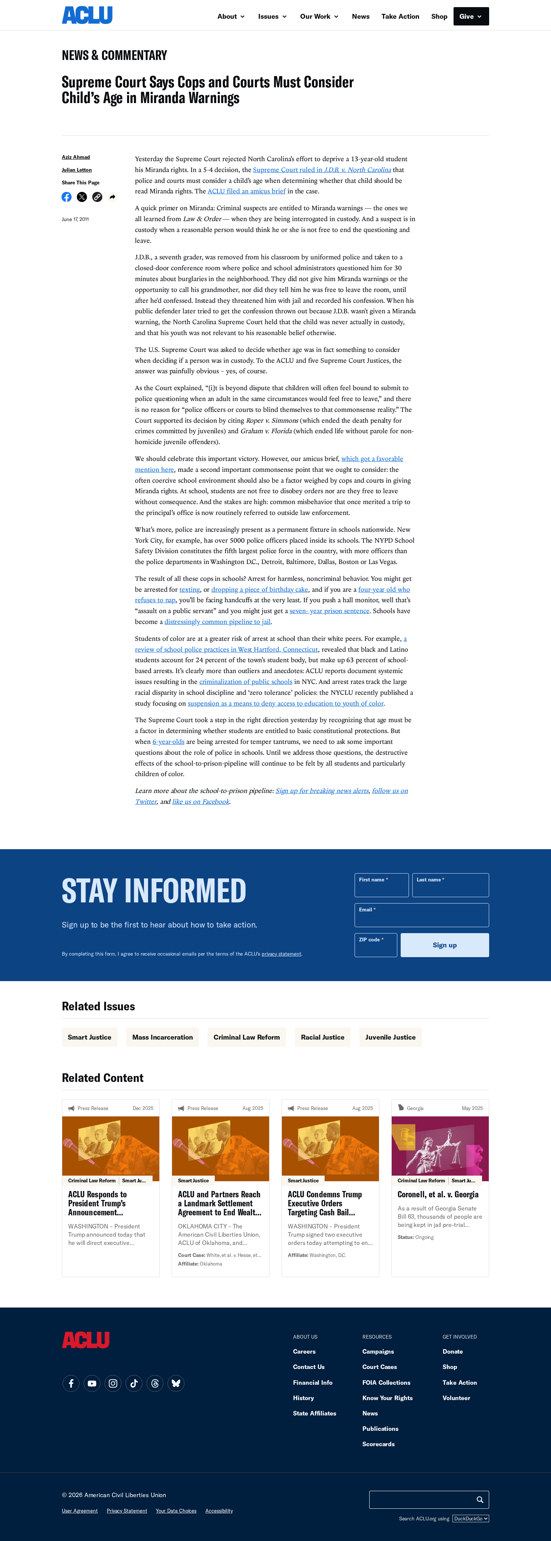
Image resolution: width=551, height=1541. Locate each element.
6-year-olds (168, 741)
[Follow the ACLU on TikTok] (134, 1384)
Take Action (400, 16)
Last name (429, 880)
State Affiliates (314, 1413)
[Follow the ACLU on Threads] (155, 1384)
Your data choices (176, 1511)
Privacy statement (127, 1511)
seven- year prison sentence (330, 610)
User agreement (80, 1511)
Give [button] (468, 16)
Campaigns (378, 1351)
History (303, 1397)
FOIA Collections (386, 1382)
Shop (439, 16)
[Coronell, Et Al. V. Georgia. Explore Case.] (440, 1188)
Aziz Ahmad (76, 157)
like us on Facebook (200, 801)
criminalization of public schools (245, 681)
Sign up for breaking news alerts (322, 790)
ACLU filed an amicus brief (247, 191)
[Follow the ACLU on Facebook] (71, 1384)
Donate (453, 1351)
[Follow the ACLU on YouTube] (92, 1384)
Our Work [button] (316, 16)
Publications (380, 1428)
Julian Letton (77, 170)
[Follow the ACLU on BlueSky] (176, 1384)
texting (189, 589)
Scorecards (378, 1443)
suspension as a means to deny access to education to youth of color (285, 703)
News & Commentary (111, 57)
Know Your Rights (387, 1397)
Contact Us (309, 1366)
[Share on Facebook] (66, 199)
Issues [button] (269, 16)
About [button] (228, 16)
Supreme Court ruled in (322, 169)
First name (371, 880)
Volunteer (456, 1397)
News (361, 16)
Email (365, 910)
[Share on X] (82, 199)
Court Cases (379, 1366)
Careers (304, 1351)
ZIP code (369, 940)
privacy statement (281, 954)
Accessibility (219, 1511)
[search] (480, 1500)
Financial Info (312, 1382)
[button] (97, 198)
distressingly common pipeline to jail (218, 621)
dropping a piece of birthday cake (259, 589)
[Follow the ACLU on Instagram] (113, 1384)
